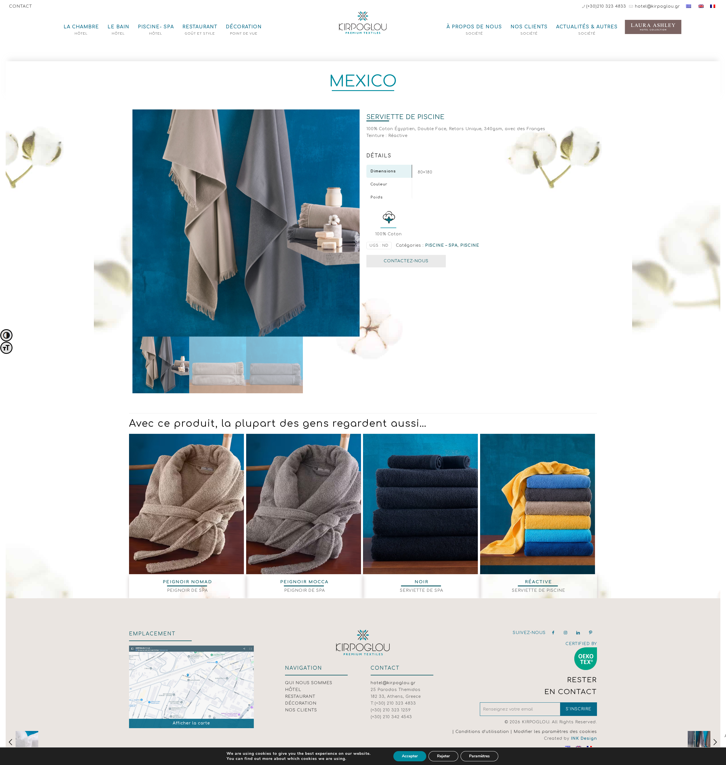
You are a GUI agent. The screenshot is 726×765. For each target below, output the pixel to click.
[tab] (389, 171)
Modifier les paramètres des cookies (555, 732)
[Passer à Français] (712, 6)
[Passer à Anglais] (701, 6)
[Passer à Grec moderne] (688, 6)
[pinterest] (591, 633)
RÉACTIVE (538, 582)
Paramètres (479, 756)
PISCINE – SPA (441, 245)
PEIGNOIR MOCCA (304, 582)
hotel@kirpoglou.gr (657, 6)
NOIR (422, 582)
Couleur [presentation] (378, 184)
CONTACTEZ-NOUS (406, 261)
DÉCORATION (300, 703)
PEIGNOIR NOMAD (187, 582)
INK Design (584, 738)
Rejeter (443, 756)
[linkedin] (578, 633)
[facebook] (553, 633)
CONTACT (20, 6)
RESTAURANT (300, 696)
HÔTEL (293, 690)
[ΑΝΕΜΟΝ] (22, 742)
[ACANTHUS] (704, 742)
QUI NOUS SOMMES (308, 683)
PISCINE (469, 245)
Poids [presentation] (376, 197)
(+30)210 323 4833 (606, 6)
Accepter (410, 756)
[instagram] (566, 633)
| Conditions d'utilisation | (483, 732)
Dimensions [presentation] (383, 171)
